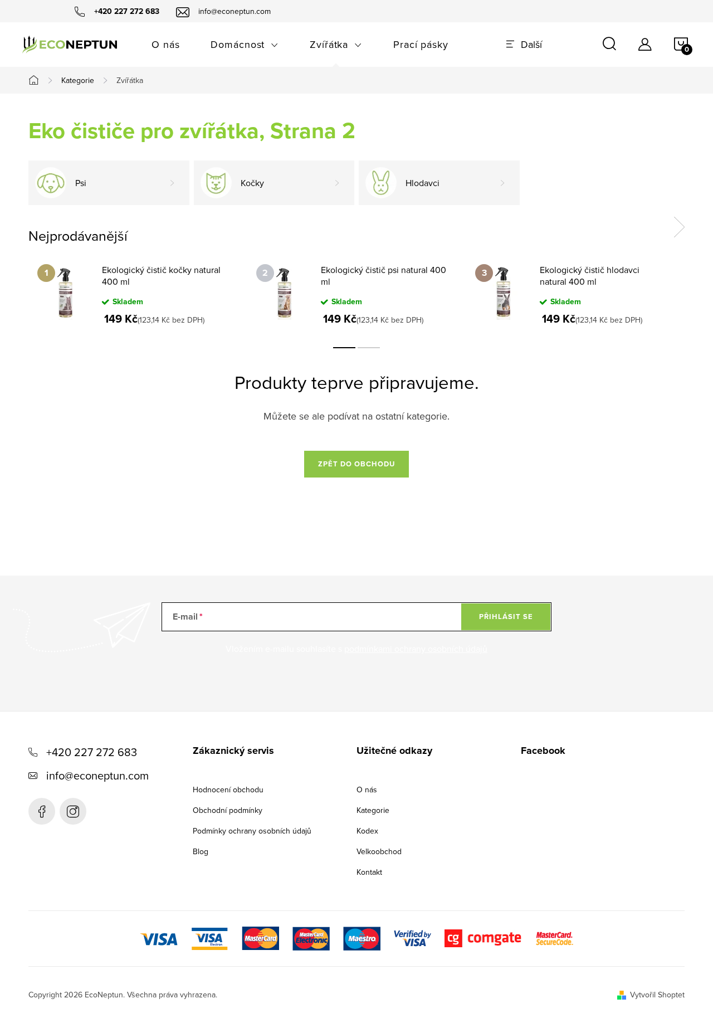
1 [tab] (344, 347)
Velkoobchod (379, 851)
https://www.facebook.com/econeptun (41, 811)
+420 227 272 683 (91, 752)
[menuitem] (165, 44)
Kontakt (369, 872)
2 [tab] (369, 347)
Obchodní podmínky (227, 810)
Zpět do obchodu (356, 464)
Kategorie (372, 810)
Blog (200, 851)
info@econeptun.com (97, 775)
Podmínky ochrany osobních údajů (252, 831)
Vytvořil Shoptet (657, 994)
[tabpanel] (137, 294)
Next (679, 227)
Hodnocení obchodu (228, 790)
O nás (366, 790)
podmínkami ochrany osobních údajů (415, 648)
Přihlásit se (506, 616)
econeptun (73, 811)
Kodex (367, 831)
